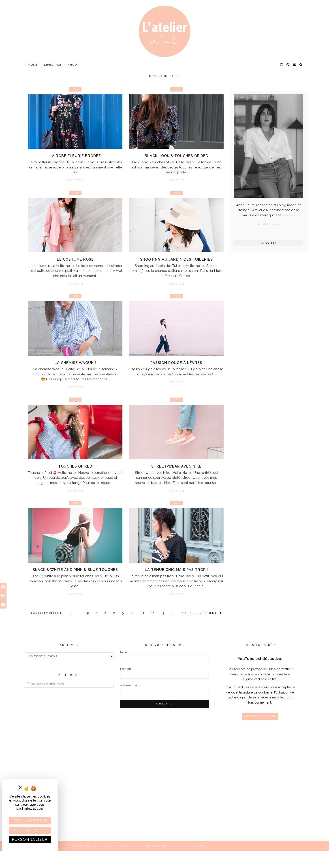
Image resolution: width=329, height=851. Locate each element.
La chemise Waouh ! (75, 363)
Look (75, 89)
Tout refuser (29, 830)
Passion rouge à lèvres (176, 363)
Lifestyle (52, 64)
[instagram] (281, 64)
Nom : (124, 652)
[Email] (294, 64)
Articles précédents (200, 613)
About (73, 64)
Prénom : (126, 668)
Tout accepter (30, 821)
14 (173, 613)
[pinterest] (288, 64)
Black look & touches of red (176, 156)
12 (152, 613)
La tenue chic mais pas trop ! (176, 570)
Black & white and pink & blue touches (75, 570)
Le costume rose (75, 259)
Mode (32, 64)
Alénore (288, 215)
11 (142, 613)
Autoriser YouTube (260, 716)
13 (162, 613)
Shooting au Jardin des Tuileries (176, 259)
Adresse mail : (130, 685)
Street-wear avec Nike (176, 466)
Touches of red (75, 466)
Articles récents (48, 613)
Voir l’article (75, 180)
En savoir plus (268, 223)
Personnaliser (30, 839)
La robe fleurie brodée (75, 156)
